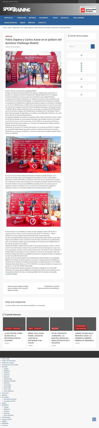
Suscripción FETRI (9, 401)
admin (8, 47)
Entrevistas (7, 387)
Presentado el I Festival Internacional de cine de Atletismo (48, 287)
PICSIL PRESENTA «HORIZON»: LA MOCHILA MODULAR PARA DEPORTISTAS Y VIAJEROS (60, 338)
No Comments (15, 47)
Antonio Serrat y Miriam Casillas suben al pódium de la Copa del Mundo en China (18, 288)
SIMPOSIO (31, 23)
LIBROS (22, 23)
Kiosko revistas (10, 23)
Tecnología (7, 385)
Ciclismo (6, 373)
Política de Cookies (8, 363)
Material (32, 18)
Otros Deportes (81, 328)
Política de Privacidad (8, 361)
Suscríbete (43, 18)
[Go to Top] (94, 419)
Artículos (8, 18)
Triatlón (8, 36)
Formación (21, 18)
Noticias (55, 328)
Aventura (7, 375)
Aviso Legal (5, 359)
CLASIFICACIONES (11, 274)
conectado (23, 305)
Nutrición (16, 328)
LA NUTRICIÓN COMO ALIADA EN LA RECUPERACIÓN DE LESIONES (13, 337)
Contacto (42, 23)
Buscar (93, 46)
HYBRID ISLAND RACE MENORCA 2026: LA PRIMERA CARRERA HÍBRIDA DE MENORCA (84, 337)
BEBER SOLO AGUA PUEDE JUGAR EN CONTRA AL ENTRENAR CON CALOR (36, 338)
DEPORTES (64, 18)
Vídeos (55, 18)
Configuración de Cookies (10, 365)
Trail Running (78, 18)
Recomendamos (81, 326)
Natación (7, 377)
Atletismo (7, 371)
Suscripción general (10, 399)
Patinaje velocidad (9, 381)
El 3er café (7, 389)
